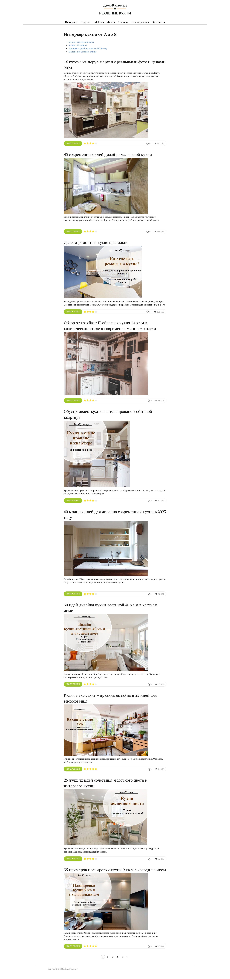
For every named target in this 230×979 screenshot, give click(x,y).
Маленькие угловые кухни (82, 51)
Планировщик (140, 22)
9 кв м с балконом (78, 45)
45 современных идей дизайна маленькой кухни (108, 154)
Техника (123, 22)
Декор (111, 22)
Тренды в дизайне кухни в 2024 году (88, 48)
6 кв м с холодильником (81, 41)
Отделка (85, 22)
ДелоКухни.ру (70, 969)
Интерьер (71, 22)
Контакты (158, 22)
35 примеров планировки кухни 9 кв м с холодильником (115, 869)
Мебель (99, 22)
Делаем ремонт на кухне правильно (96, 242)
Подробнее (73, 143)
